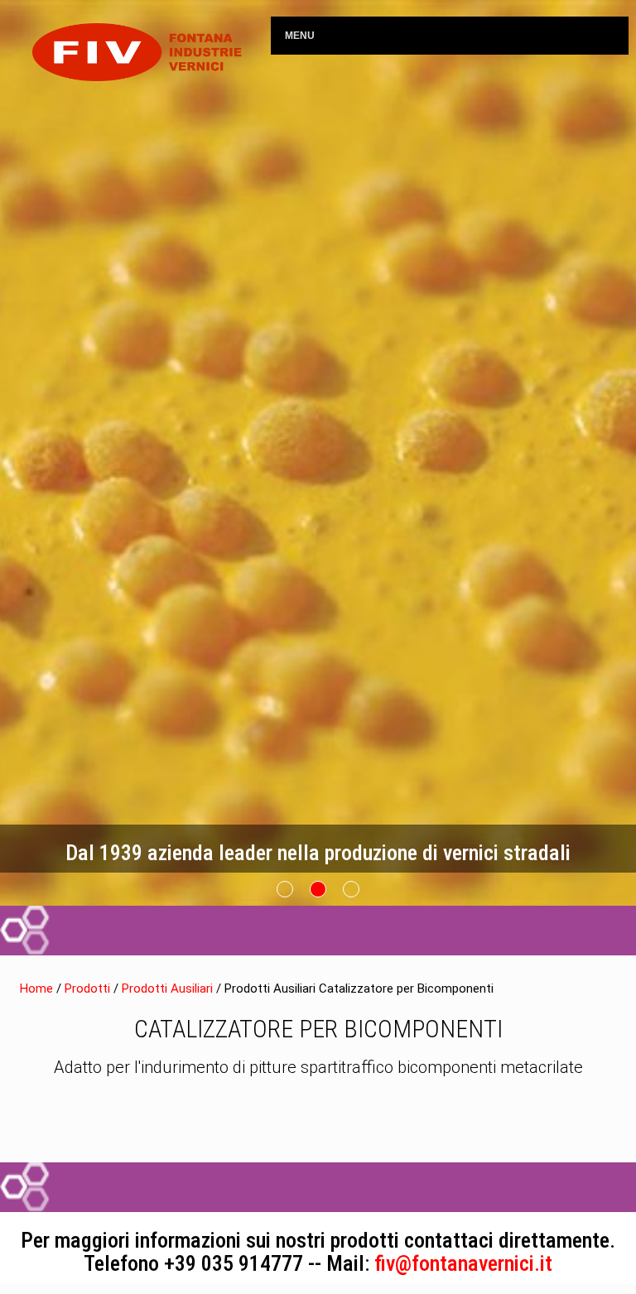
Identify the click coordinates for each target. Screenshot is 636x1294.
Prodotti (89, 988)
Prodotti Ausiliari (169, 988)
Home (36, 988)
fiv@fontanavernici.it (463, 1263)
